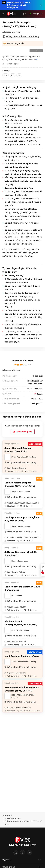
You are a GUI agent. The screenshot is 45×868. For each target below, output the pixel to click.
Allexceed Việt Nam (22, 360)
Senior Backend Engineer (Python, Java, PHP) (18, 450)
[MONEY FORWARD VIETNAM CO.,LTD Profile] (7, 696)
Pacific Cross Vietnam (20, 630)
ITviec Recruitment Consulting (23, 457)
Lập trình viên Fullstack (16, 572)
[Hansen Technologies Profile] (7, 561)
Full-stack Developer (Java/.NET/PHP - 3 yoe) (23, 822)
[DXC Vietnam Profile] (7, 596)
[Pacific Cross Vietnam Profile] (7, 630)
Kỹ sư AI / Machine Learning (19, 707)
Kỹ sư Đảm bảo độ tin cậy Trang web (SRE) (24, 503)
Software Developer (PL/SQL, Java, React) (20, 554)
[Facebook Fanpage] (23, 853)
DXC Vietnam (16, 596)
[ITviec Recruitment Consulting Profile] (7, 457)
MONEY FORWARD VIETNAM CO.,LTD (23, 696)
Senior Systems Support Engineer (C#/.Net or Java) (19, 484)
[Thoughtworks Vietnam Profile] (7, 492)
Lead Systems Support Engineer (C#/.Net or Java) (22, 519)
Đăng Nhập (38, 14)
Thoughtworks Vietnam (20, 491)
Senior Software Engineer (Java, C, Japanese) (22, 588)
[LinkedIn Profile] (16, 853)
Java (5, 75)
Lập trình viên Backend (16, 468)
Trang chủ (7, 815)
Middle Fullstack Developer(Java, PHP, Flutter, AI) (20, 624)
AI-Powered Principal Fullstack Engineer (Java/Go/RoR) (21, 689)
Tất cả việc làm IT (13, 818)
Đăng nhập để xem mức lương (22, 36)
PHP (19, 75)
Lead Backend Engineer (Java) (21, 656)
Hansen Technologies (20, 561)
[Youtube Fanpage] (29, 853)
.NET (12, 75)
